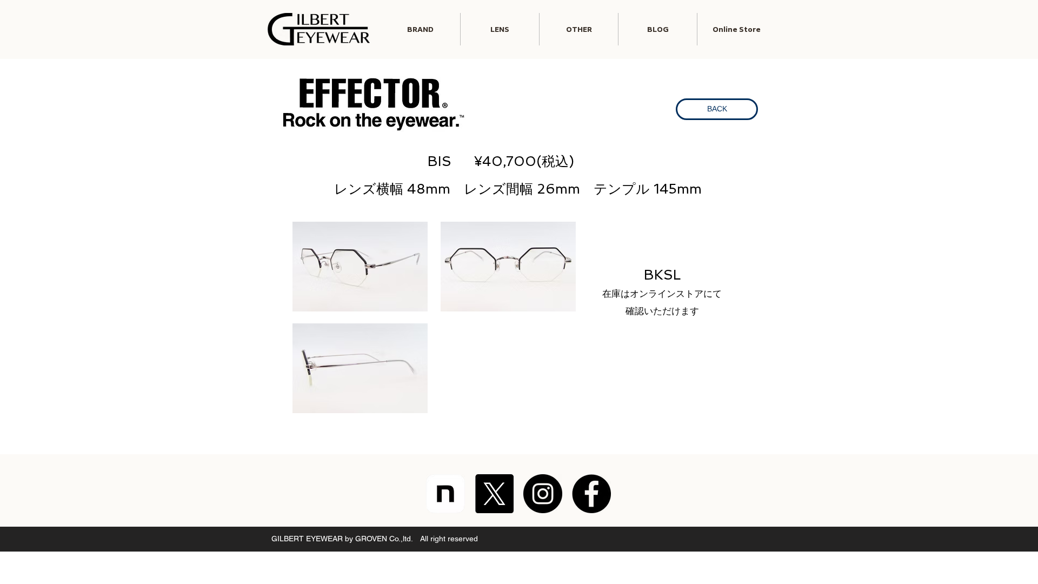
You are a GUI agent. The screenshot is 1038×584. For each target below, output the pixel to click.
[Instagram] (542, 493)
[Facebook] (591, 493)
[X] (494, 493)
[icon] (445, 493)
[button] (500, 29)
